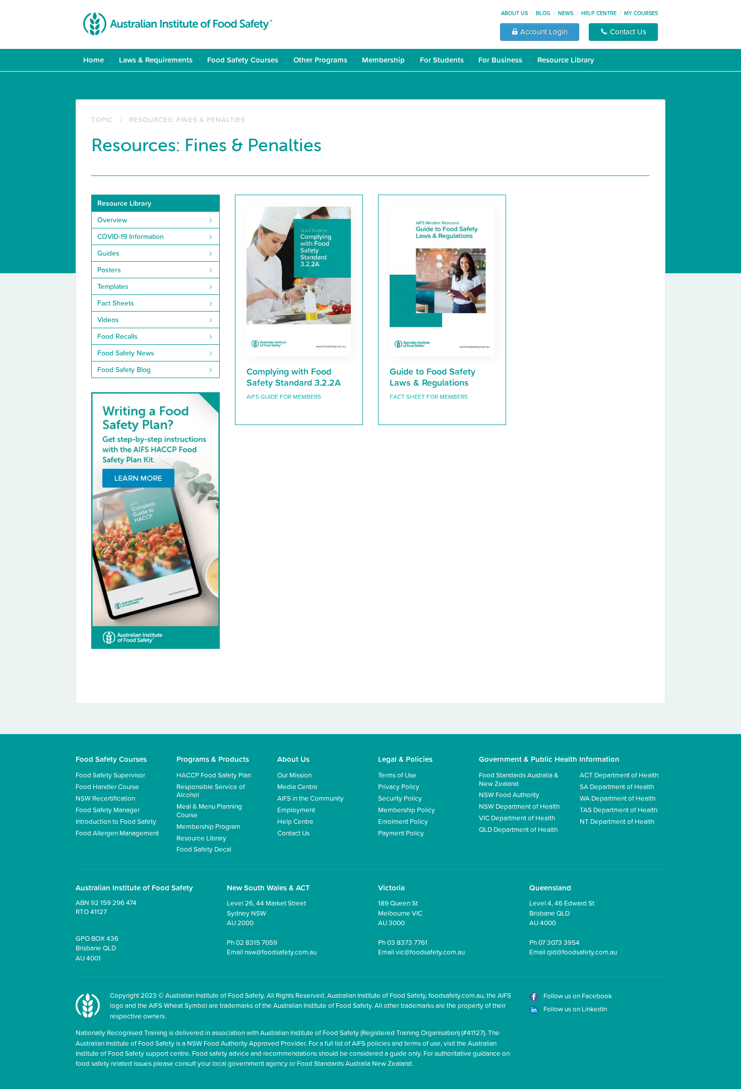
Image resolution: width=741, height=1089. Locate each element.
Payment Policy (401, 832)
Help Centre (598, 13)
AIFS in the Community (310, 798)
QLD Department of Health (518, 829)
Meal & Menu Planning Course (209, 810)
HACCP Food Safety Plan (213, 774)
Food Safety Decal (203, 849)
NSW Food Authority (509, 794)
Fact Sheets (115, 303)
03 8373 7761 (407, 942)
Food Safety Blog (124, 370)
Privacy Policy (398, 786)
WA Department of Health (617, 798)
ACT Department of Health (619, 774)
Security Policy (400, 798)
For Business (500, 59)
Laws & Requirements (156, 59)
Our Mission (294, 774)
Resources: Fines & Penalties (187, 119)
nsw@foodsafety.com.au (280, 951)
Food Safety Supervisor (110, 774)
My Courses (641, 13)
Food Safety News (125, 353)
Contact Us (293, 832)
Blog (543, 13)
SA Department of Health (617, 786)
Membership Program (208, 826)
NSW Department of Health (519, 806)
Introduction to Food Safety (116, 821)
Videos (108, 320)
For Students (442, 59)
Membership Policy (406, 809)
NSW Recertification (105, 798)
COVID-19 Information (130, 236)
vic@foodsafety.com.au (430, 951)
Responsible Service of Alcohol (210, 790)
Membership (383, 59)
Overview (112, 220)
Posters (109, 270)
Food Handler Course (107, 786)
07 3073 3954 (559, 942)
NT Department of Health (617, 821)
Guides (108, 253)
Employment (296, 809)
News (565, 13)
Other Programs (320, 59)
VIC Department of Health (517, 817)
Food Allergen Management (117, 832)
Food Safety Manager (108, 809)
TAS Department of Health (618, 809)
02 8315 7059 (256, 942)
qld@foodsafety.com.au (582, 951)
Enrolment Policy (403, 821)
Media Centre (297, 786)
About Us (514, 13)
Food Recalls (117, 336)
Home (93, 59)
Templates (113, 286)
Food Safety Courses (242, 59)
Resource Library (565, 59)
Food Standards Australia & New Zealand (519, 779)
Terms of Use (397, 774)
